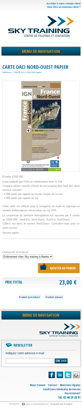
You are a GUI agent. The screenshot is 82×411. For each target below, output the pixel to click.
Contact (52, 385)
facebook (52, 375)
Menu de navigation (41, 51)
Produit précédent (29, 297)
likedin (60, 375)
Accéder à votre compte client (63, 4)
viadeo (76, 375)
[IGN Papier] (41, 126)
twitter (68, 375)
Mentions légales (70, 385)
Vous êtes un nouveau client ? (63, 7)
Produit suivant (54, 297)
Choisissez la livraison (15, 252)
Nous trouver (37, 385)
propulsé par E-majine (61, 404)
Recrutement (72, 393)
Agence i (36, 404)
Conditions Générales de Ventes (61, 389)
